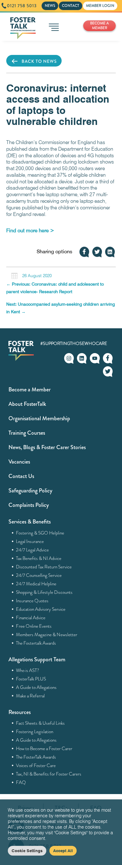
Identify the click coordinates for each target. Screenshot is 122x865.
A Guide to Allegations (36, 687)
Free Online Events (34, 626)
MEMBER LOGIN (100, 5)
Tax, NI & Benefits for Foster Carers (48, 774)
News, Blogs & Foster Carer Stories (47, 447)
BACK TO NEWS (39, 61)
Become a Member (29, 389)
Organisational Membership (39, 418)
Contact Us (21, 476)
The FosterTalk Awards (36, 757)
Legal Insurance (30, 541)
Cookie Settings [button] (27, 850)
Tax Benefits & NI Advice (38, 558)
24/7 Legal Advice (32, 549)
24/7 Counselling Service (39, 575)
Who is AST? (27, 670)
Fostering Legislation (34, 731)
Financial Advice (30, 617)
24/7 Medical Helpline (36, 583)
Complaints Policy (28, 505)
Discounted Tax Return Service (44, 566)
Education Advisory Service (40, 609)
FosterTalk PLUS (31, 678)
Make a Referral (30, 695)
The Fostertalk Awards (36, 643)
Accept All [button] (63, 850)
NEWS (50, 5)
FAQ (21, 782)
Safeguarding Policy (30, 490)
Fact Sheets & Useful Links (40, 723)
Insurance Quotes (32, 600)
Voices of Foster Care (36, 765)
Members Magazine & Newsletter (46, 634)
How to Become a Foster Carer (44, 748)
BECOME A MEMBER (99, 25)
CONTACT (70, 5)
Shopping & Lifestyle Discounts (44, 592)
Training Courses (26, 433)
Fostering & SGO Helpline (40, 532)
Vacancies (19, 462)
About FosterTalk (27, 404)
